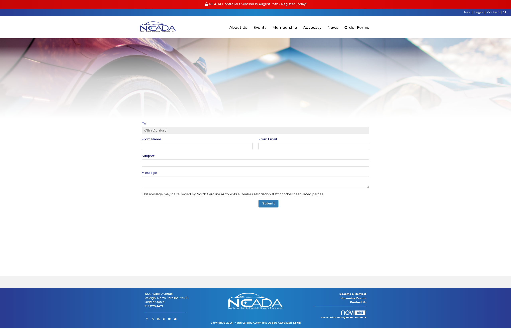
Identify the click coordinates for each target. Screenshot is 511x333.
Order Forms (356, 27)
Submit (268, 203)
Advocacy (312, 27)
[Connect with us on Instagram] (163, 319)
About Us (238, 27)
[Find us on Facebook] (147, 319)
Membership (284, 27)
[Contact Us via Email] (175, 319)
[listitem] (468, 12)
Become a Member (352, 293)
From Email (267, 139)
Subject (148, 156)
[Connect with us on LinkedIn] (158, 319)
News (333, 27)
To (144, 123)
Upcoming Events (353, 298)
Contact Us (358, 302)
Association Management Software (343, 317)
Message (149, 173)
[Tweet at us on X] (152, 319)
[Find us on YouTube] (169, 319)
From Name (151, 139)
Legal (297, 322)
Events (259, 27)
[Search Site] (505, 12)
